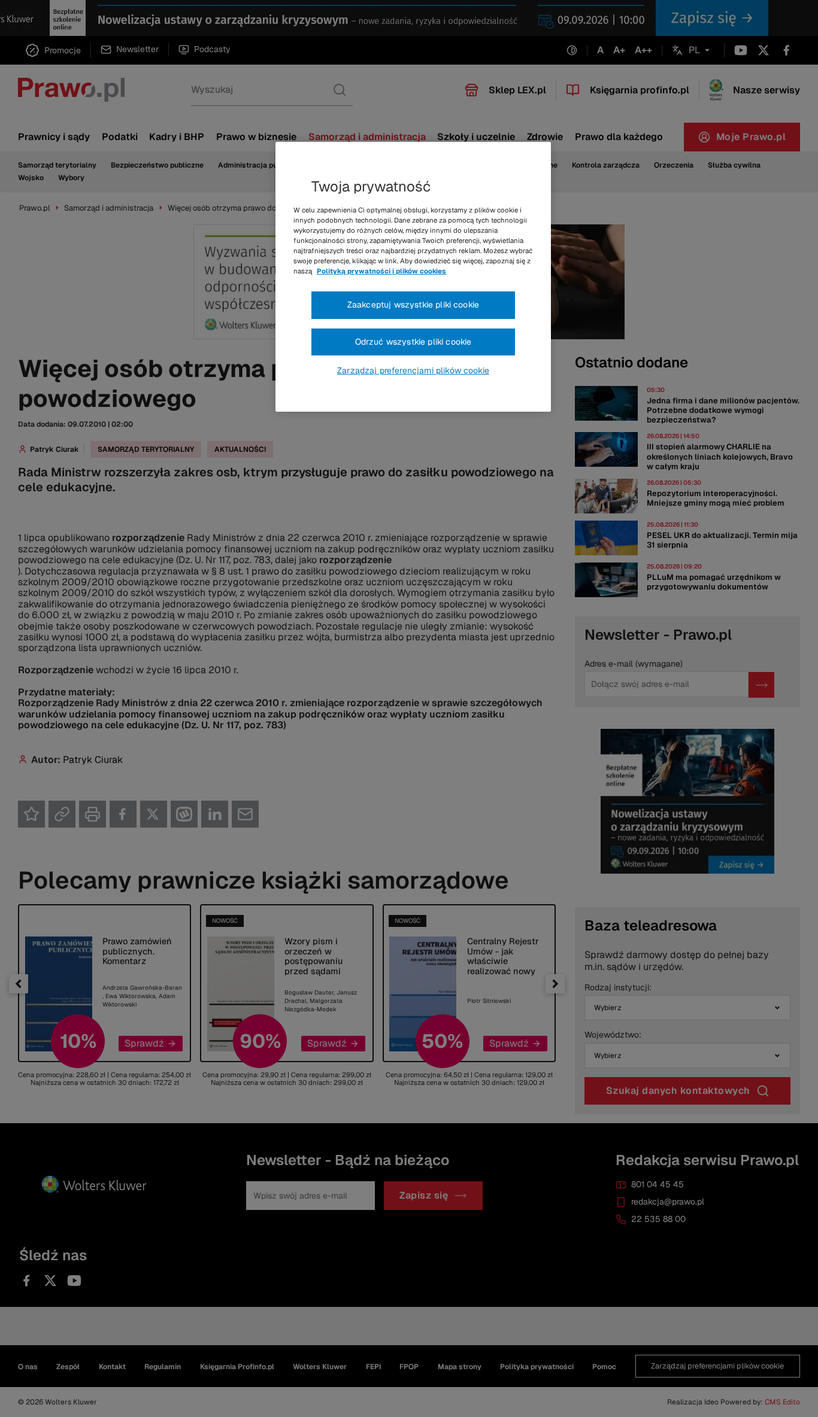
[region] (413, 277)
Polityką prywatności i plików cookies (381, 271)
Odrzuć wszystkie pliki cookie (413, 341)
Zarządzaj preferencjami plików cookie (413, 370)
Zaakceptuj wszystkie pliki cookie (413, 304)
